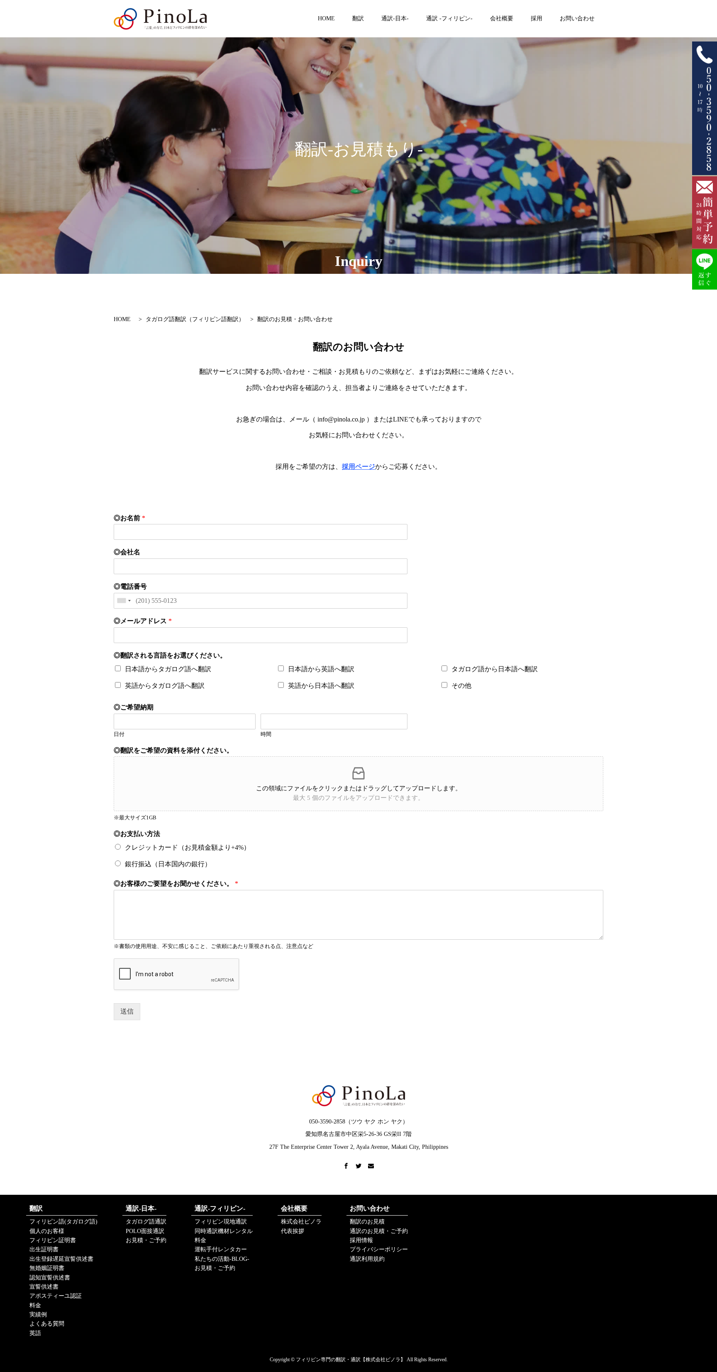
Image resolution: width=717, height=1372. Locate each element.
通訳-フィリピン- (220, 1208)
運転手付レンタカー (221, 1249)
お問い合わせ (577, 18)
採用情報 (361, 1240)
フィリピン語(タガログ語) (63, 1221)
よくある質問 (46, 1324)
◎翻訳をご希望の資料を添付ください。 (173, 750)
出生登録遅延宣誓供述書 (61, 1259)
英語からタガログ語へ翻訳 (165, 685)
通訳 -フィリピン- (449, 18)
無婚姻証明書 (46, 1268)
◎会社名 (127, 552)
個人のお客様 (46, 1231)
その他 (461, 685)
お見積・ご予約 (146, 1240)
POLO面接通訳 (145, 1231)
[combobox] (123, 600)
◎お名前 (129, 518)
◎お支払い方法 (137, 833)
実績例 (38, 1314)
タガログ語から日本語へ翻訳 (494, 669)
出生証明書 (44, 1249)
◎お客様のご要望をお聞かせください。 (176, 883)
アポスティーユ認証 (55, 1296)
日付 (119, 734)
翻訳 (358, 18)
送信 (127, 1011)
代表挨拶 (292, 1231)
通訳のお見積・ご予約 (379, 1231)
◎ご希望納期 (134, 707)
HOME (326, 18)
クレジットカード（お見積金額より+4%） (187, 847)
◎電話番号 (130, 586)
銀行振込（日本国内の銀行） (168, 864)
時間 (266, 734)
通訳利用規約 (367, 1259)
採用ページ (358, 466)
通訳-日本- (395, 18)
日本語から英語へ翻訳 (321, 669)
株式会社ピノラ (301, 1221)
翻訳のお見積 (367, 1221)
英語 (35, 1333)
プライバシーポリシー (379, 1249)
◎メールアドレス (143, 620)
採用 (536, 18)
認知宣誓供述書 (49, 1278)
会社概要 (501, 18)
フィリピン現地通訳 (221, 1221)
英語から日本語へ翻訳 (321, 685)
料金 (35, 1305)
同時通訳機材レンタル (224, 1231)
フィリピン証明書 (52, 1240)
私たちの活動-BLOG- (222, 1259)
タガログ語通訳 (146, 1221)
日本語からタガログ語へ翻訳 (168, 669)
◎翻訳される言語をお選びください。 (170, 655)
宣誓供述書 (44, 1287)
